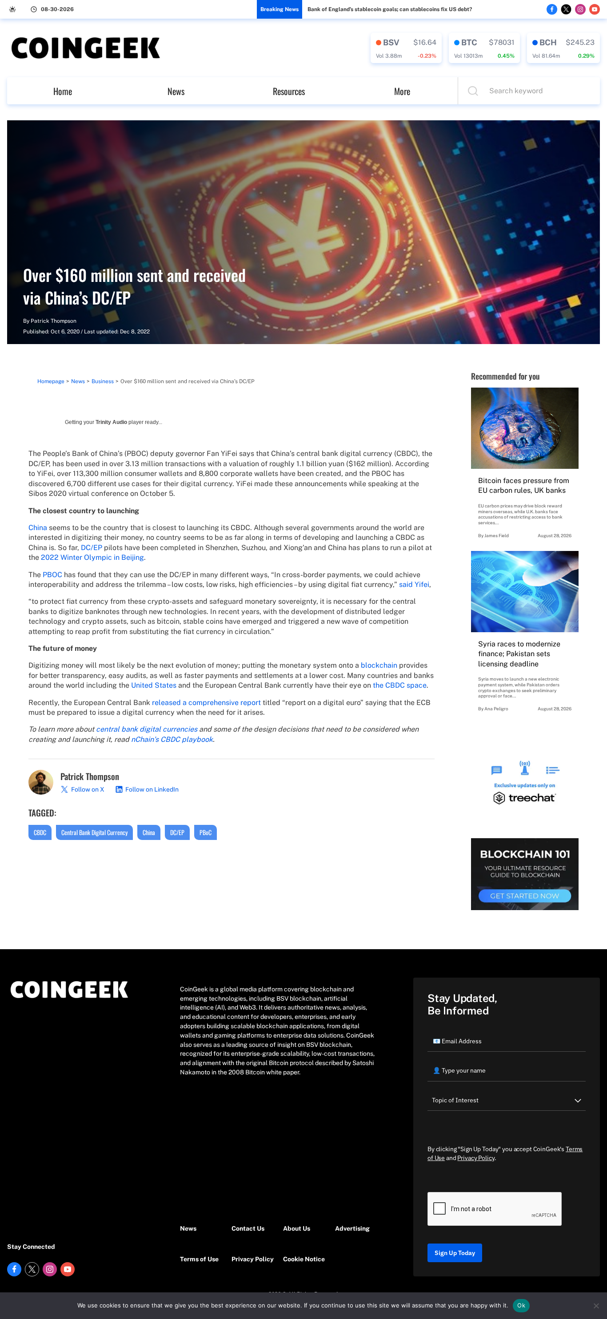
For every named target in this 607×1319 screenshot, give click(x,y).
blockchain (379, 665)
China (149, 832)
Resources (289, 91)
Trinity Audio (111, 422)
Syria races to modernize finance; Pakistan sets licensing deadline (519, 654)
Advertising (352, 1228)
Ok (521, 1305)
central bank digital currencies (146, 729)
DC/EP (177, 832)
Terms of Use (199, 1259)
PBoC (206, 832)
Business (103, 381)
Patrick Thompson (53, 321)
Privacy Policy (253, 1259)
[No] (595, 1305)
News (176, 91)
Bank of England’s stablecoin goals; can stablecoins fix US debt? (389, 9)
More (402, 91)
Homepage (50, 381)
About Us (296, 1228)
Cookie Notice (304, 1259)
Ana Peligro (496, 708)
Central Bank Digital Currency (94, 832)
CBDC (40, 832)
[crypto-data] (406, 48)
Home (62, 91)
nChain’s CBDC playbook (172, 739)
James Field (496, 535)
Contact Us (248, 1228)
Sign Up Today (455, 1253)
